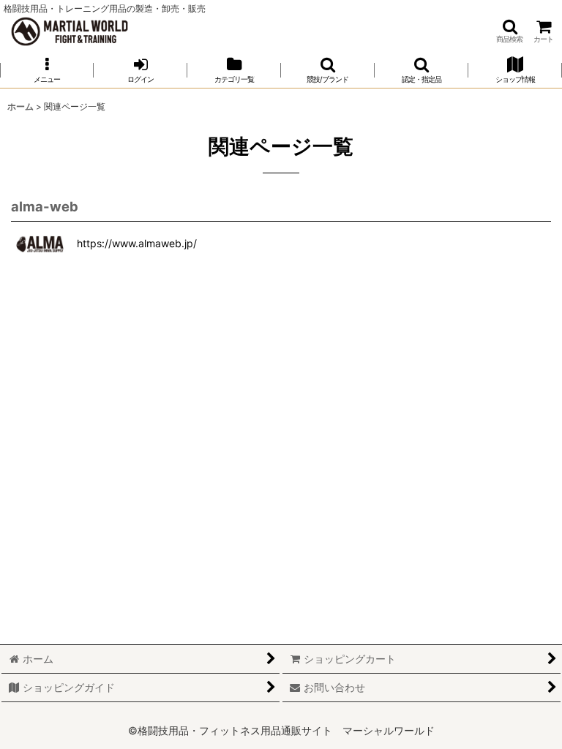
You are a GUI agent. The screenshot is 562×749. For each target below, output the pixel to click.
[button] (509, 31)
